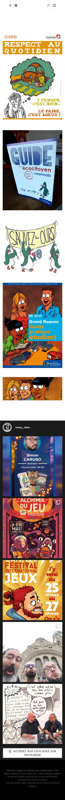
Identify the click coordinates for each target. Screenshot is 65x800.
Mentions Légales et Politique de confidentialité (29, 770)
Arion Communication (49, 773)
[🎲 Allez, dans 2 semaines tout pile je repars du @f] (32, 590)
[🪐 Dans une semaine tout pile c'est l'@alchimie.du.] (32, 528)
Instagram (16, 5)
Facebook (10, 5)
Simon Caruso (11, 773)
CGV (56, 770)
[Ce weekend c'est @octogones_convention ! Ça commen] (32, 466)
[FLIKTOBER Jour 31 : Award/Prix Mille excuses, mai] (32, 714)
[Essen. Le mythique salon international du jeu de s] (32, 652)
